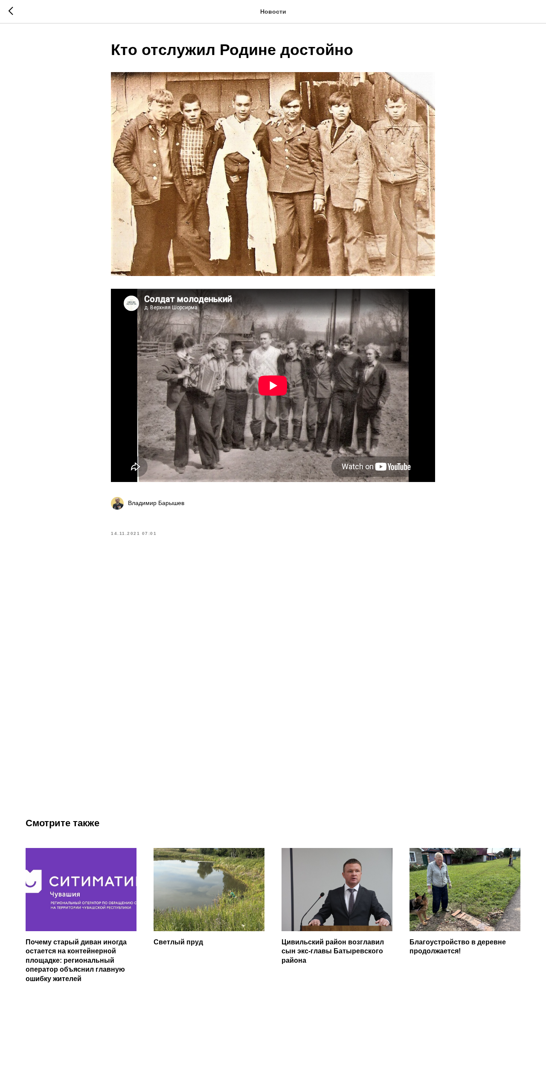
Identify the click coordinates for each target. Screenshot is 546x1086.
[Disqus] (273, 666)
